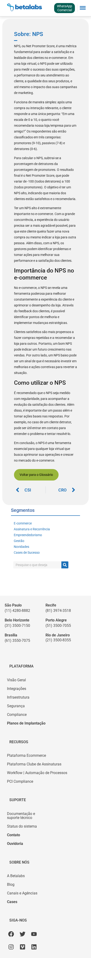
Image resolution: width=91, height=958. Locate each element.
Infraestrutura (18, 697)
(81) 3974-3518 (58, 611)
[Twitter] (22, 934)
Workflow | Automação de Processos (37, 773)
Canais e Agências (22, 893)
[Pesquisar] (64, 564)
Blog (10, 885)
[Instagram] (11, 947)
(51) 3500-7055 (58, 626)
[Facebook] (11, 934)
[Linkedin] (34, 947)
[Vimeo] (22, 947)
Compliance (17, 715)
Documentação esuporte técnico (21, 816)
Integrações (16, 689)
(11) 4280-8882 (17, 611)
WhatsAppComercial (64, 8)
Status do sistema (22, 826)
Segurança (16, 706)
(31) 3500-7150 (17, 626)
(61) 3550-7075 (17, 641)
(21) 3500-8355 (58, 640)
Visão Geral (16, 680)
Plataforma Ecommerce (26, 755)
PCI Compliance (20, 781)
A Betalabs (16, 876)
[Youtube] (34, 934)
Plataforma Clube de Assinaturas (34, 764)
